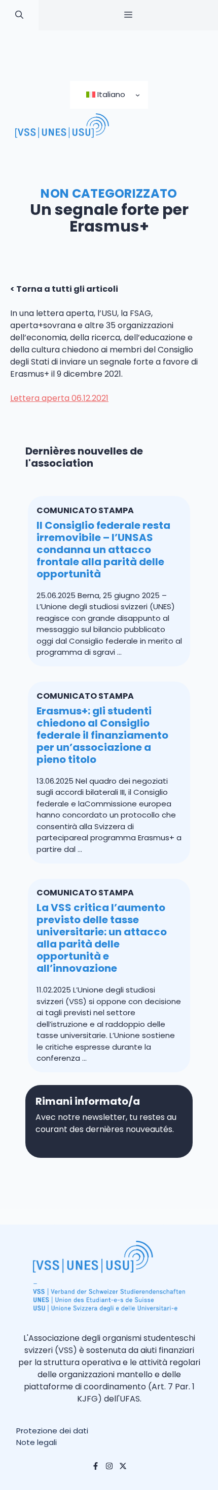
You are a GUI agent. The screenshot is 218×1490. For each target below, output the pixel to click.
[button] (19, 15)
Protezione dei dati (52, 1430)
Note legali (36, 1442)
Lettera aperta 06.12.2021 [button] (59, 398)
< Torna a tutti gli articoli (64, 289)
